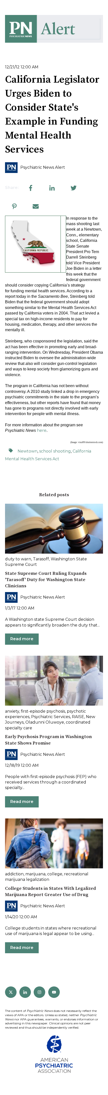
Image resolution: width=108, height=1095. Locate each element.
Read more (21, 638)
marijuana (35, 874)
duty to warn (18, 559)
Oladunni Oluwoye (44, 722)
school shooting (55, 451)
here (41, 430)
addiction (14, 874)
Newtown (27, 451)
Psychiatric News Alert (42, 167)
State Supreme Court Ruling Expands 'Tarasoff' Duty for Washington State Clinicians (46, 580)
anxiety (12, 711)
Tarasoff (41, 559)
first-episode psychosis (43, 711)
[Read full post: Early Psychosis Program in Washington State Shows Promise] (54, 681)
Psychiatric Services (50, 716)
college (54, 874)
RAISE (78, 716)
